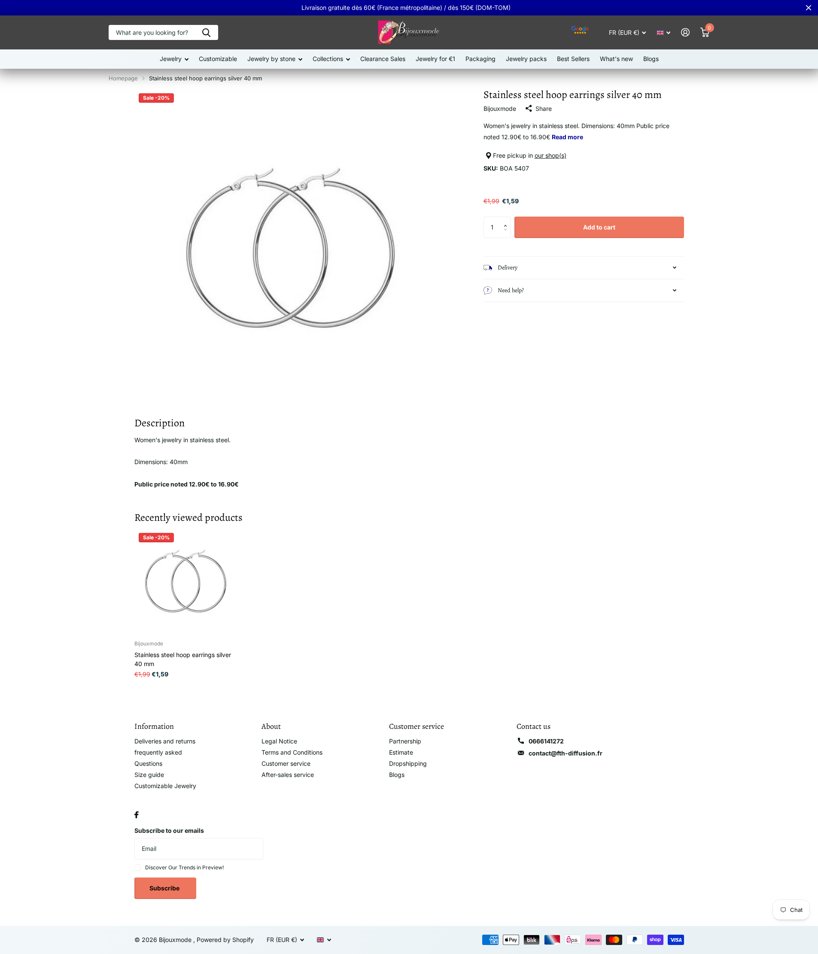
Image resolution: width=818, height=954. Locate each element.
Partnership (405, 741)
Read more (567, 137)
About (271, 726)
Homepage (123, 78)
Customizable (218, 58)
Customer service (286, 763)
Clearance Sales (382, 58)
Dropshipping (408, 763)
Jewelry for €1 (435, 58)
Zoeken (206, 32)
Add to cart (599, 227)
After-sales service (288, 774)
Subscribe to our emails (169, 830)
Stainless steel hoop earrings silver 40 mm (182, 659)
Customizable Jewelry (165, 785)
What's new (616, 58)
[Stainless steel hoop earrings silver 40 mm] (186, 581)
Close (808, 7)
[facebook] (136, 814)
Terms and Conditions (292, 752)
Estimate (401, 752)
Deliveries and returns (164, 741)
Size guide (149, 774)
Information (154, 726)
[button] (507, 219)
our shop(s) (550, 155)
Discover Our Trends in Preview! (184, 867)
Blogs (651, 58)
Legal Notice (279, 741)
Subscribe (165, 888)
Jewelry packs (526, 58)
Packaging (480, 58)
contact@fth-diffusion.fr (565, 753)
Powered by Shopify (225, 939)
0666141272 (546, 741)
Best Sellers (573, 58)
